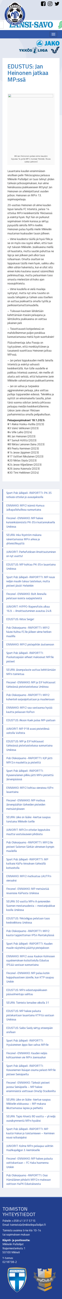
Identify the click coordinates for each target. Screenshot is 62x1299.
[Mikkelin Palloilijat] (14, 13)
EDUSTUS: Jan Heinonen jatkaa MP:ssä (27, 73)
